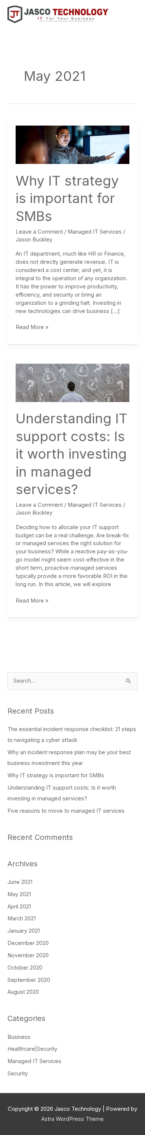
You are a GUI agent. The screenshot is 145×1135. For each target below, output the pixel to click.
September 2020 (28, 980)
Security (17, 1073)
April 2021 (19, 906)
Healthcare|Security (32, 1049)
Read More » (32, 327)
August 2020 (23, 992)
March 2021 (21, 918)
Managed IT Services (95, 231)
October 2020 (24, 967)
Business (18, 1037)
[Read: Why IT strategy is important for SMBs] (72, 144)
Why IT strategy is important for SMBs (67, 198)
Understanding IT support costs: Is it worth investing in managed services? (72, 453)
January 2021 (23, 930)
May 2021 (19, 894)
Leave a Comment (39, 231)
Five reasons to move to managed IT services (66, 810)
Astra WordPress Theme (72, 1119)
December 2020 (28, 943)
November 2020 (28, 955)
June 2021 (19, 882)
